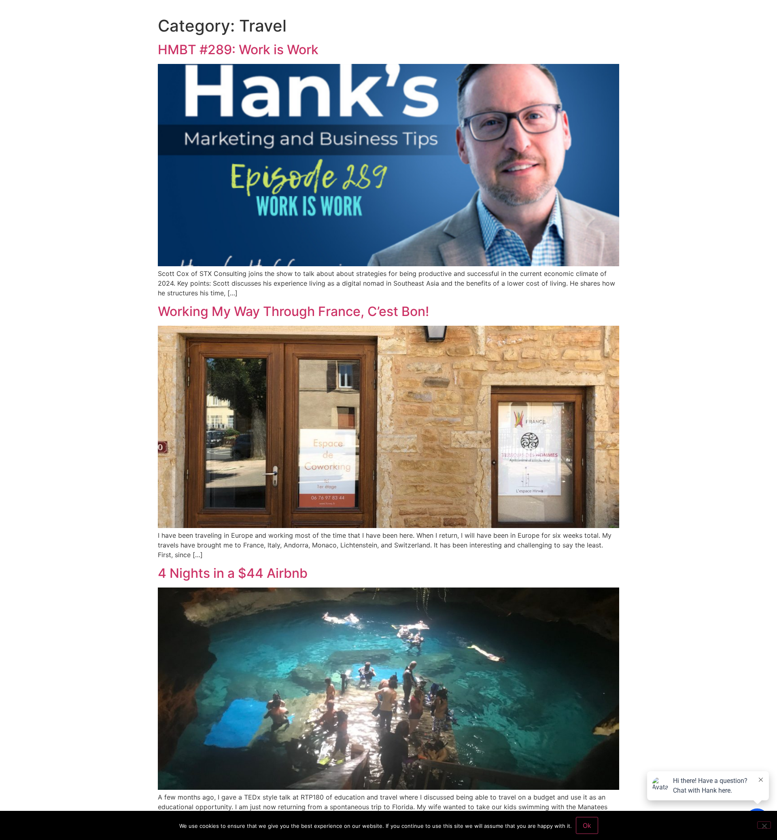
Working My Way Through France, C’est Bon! (293, 311)
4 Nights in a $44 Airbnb (233, 573)
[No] (764, 825)
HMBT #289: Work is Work (238, 49)
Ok (587, 825)
